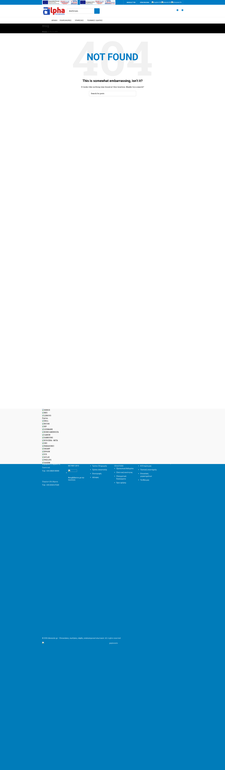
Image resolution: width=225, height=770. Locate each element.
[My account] (172, 11)
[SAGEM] (112, 436)
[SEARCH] (97, 11)
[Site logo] (54, 11)
